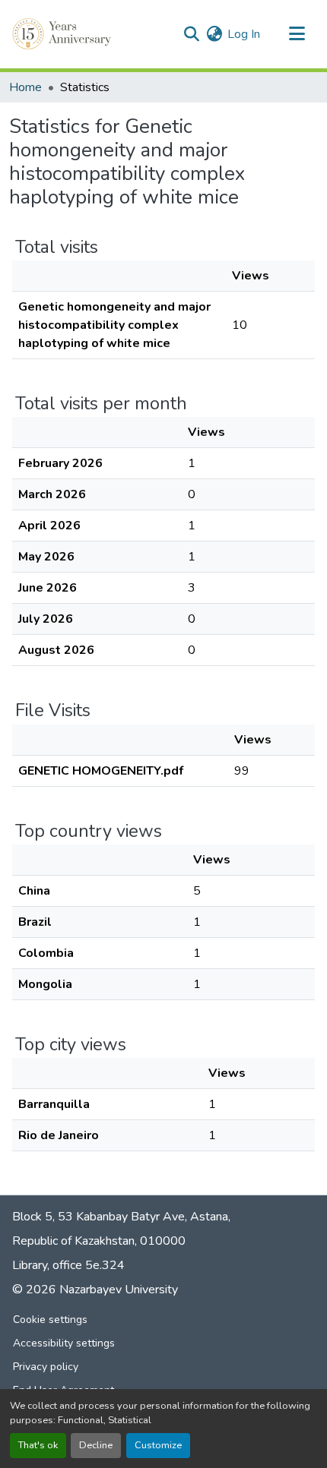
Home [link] (25, 87)
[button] (63, 34)
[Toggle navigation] (296, 34)
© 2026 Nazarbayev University (95, 1289)
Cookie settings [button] (50, 1319)
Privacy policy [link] (45, 1366)
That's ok (38, 1445)
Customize (158, 1445)
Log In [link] (243, 34)
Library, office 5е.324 (68, 1265)
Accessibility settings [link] (64, 1343)
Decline (96, 1445)
